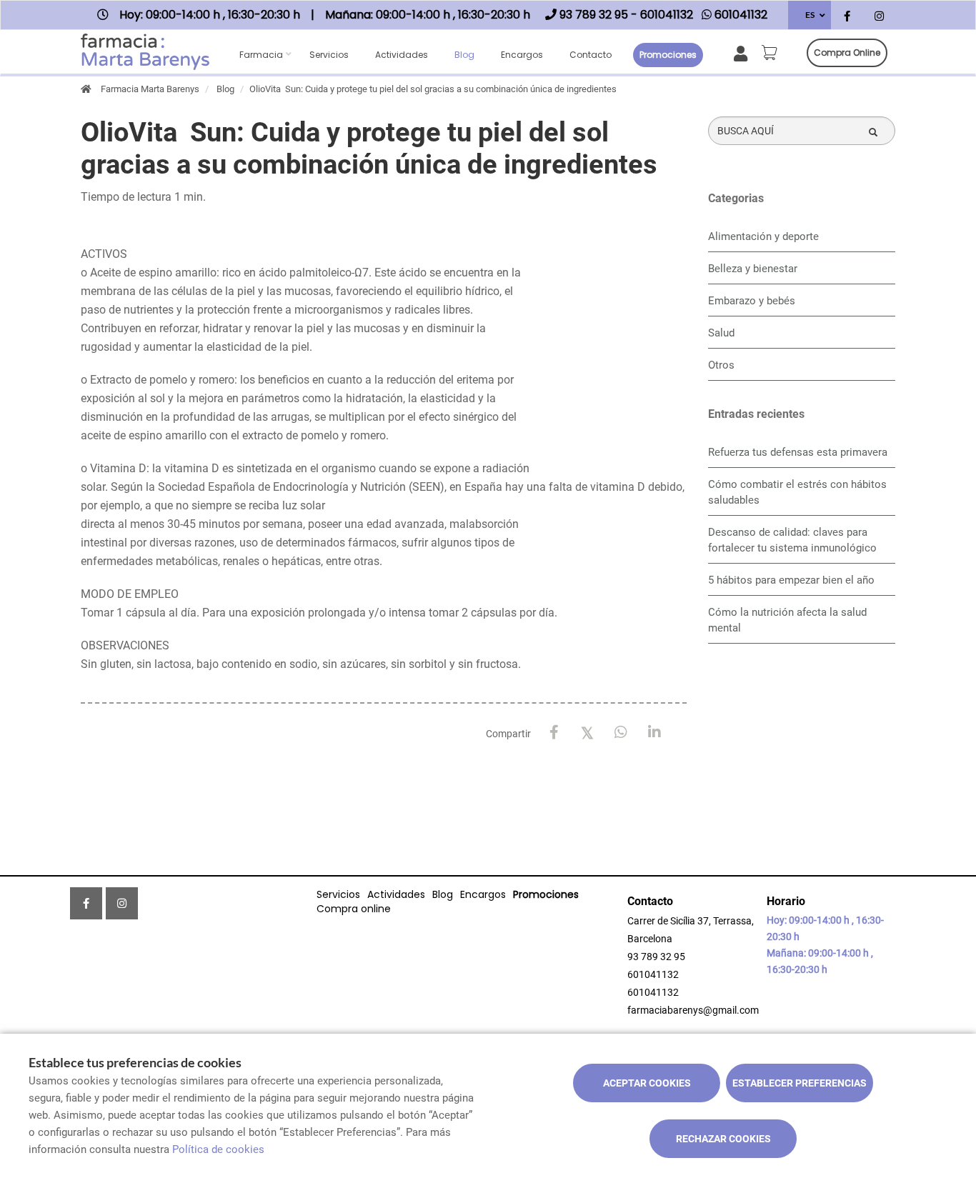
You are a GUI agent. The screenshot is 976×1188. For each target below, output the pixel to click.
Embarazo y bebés (751, 300)
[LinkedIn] (655, 733)
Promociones (668, 55)
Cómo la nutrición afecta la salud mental (787, 620)
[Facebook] (554, 733)
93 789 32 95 (656, 956)
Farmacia (261, 55)
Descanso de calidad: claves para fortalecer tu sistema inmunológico (792, 540)
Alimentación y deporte (763, 236)
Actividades (401, 55)
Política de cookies (218, 1149)
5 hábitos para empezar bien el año (791, 580)
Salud (721, 332)
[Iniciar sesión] (743, 52)
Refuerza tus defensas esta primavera (797, 452)
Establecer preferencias (799, 1083)
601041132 (653, 974)
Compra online (847, 52)
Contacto (590, 55)
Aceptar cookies (647, 1083)
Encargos (522, 55)
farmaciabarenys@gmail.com (693, 1010)
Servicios (329, 55)
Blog (464, 55)
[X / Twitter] (588, 732)
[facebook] (847, 17)
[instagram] (879, 17)
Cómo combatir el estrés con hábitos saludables (797, 492)
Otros (721, 365)
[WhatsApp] (621, 733)
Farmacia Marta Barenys (150, 89)
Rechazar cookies (723, 1138)
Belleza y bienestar (752, 268)
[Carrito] (771, 52)
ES (810, 14)
